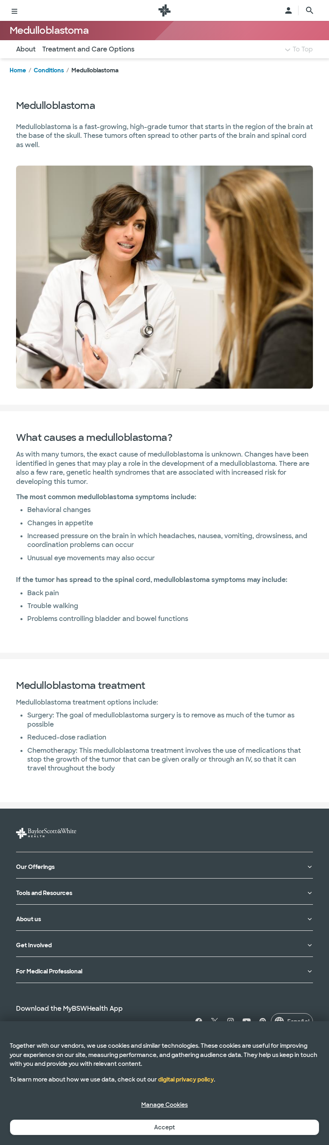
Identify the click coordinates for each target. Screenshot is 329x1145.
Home (18, 70)
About (26, 49)
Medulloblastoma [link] (94, 70)
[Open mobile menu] (14, 10)
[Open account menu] (288, 10)
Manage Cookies (164, 1104)
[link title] (164, 10)
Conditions (49, 70)
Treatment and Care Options (88, 49)
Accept (164, 1127)
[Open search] (309, 10)
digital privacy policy (186, 1079)
